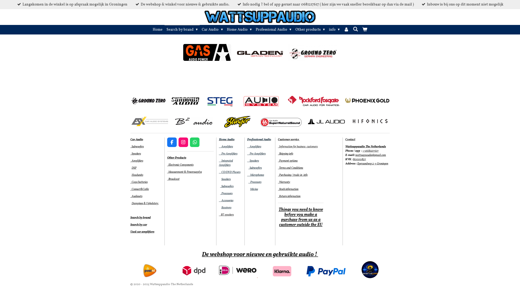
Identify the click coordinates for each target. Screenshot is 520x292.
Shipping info (285, 154)
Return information (289, 196)
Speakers (135, 154)
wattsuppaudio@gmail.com (370, 155)
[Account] (346, 29)
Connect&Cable (139, 189)
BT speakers (226, 215)
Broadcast (173, 179)
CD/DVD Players (229, 172)
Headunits (137, 175)
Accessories (226, 201)
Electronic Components (180, 165)
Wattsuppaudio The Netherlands (365, 147)
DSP (134, 168)
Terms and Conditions (290, 168)
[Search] (355, 29)
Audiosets (136, 196)
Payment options (288, 161)
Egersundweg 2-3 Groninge (372, 164)
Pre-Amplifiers (228, 154)
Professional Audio (259, 140)
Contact (350, 140)
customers (312, 147)
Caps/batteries (139, 182)
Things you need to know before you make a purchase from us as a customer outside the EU (301, 217)
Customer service (288, 140)
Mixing (254, 189)
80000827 (359, 159)
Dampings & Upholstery (145, 203)
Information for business (292, 147)
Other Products (176, 158)
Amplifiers (136, 161)
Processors (226, 193)
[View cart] (364, 29)
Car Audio (136, 140)
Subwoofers (137, 147)
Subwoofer (226, 186)
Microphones (255, 175)
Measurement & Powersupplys (184, 172)
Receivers (226, 208)
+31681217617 (371, 151)
